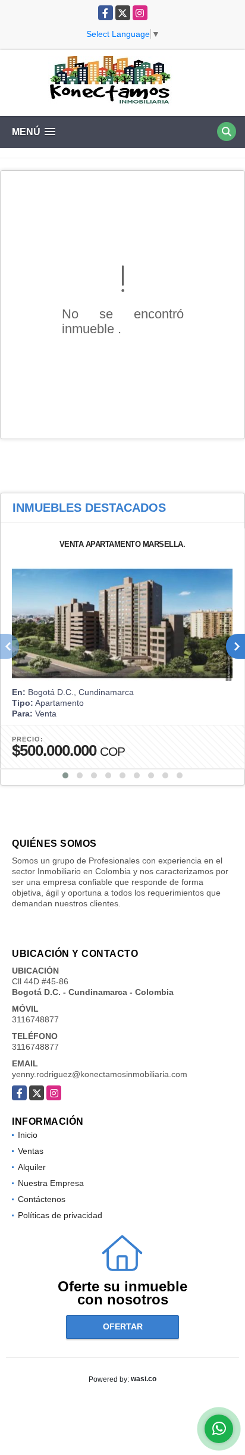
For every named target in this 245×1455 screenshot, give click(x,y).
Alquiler (32, 1167)
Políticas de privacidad (60, 1215)
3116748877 (35, 1019)
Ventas (30, 1151)
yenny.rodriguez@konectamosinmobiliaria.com (99, 1074)
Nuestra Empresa (51, 1183)
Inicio (27, 1135)
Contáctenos (41, 1199)
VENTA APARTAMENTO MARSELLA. (122, 544)
